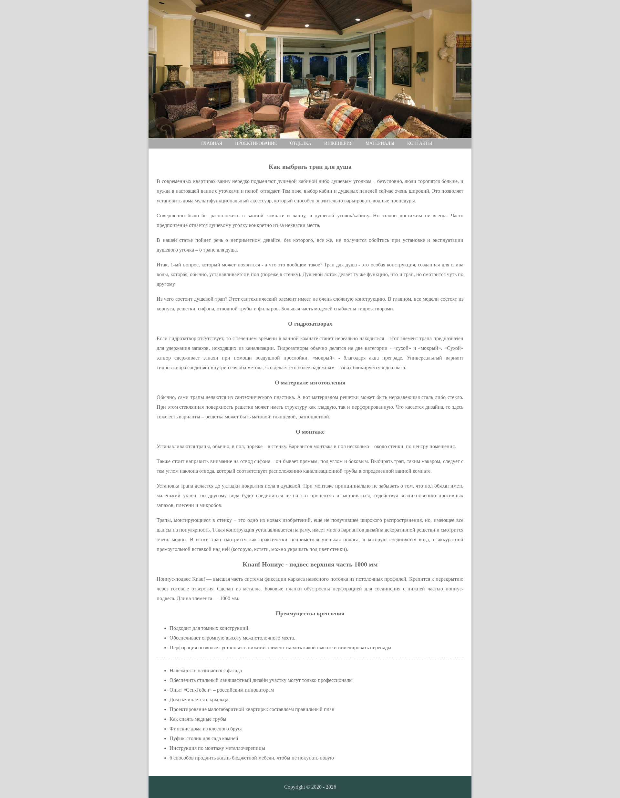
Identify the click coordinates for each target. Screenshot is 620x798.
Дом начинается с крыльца (199, 699)
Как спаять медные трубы (198, 719)
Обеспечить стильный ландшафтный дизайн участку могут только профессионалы (261, 680)
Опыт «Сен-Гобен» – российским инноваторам (222, 690)
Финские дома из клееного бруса (206, 728)
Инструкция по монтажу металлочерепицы (217, 748)
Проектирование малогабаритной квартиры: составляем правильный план (252, 709)
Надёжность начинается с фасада (206, 670)
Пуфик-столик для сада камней (204, 738)
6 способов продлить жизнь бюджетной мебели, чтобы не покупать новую (252, 757)
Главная (211, 143)
